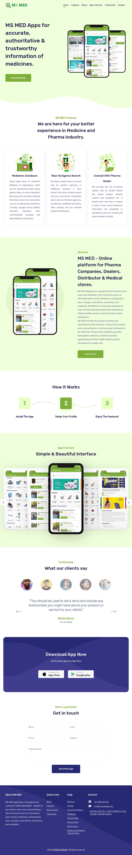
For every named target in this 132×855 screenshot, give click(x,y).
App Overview (96, 5)
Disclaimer (71, 814)
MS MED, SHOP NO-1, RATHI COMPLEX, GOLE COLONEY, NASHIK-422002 (108, 812)
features (75, 5)
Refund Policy (73, 822)
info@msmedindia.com (103, 806)
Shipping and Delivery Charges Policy (76, 832)
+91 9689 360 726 (101, 802)
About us (71, 802)
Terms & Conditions (75, 810)
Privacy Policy (72, 818)
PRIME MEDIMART (60, 850)
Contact (121, 5)
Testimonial (110, 5)
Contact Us (90, 354)
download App (18, 78)
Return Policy (72, 826)
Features (50, 806)
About (84, 5)
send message (66, 769)
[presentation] (3, 502)
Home (66, 5)
